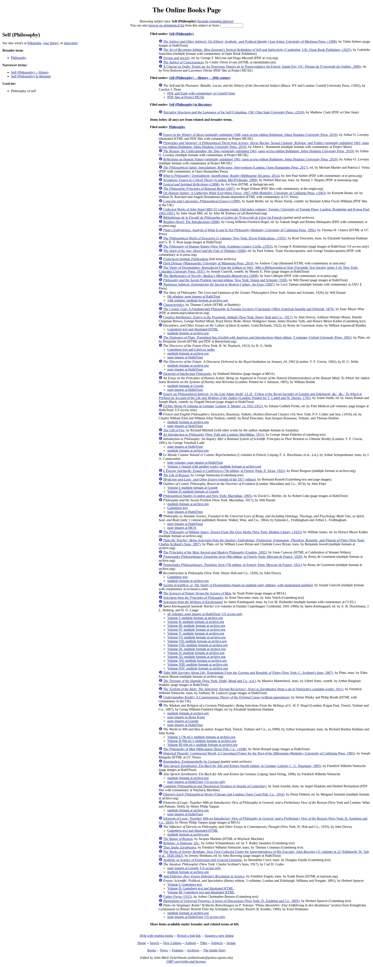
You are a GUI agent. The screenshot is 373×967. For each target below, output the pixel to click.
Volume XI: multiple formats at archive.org (196, 657)
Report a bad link (189, 935)
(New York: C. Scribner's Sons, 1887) (248, 673)
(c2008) (191, 184)
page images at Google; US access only (194, 868)
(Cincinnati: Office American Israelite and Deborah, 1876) (248, 309)
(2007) (199, 188)
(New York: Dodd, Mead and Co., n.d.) (209, 681)
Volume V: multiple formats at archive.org (195, 633)
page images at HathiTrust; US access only (196, 782)
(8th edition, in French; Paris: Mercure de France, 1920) (232, 556)
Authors (190, 943)
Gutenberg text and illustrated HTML (192, 329)
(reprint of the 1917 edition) (209, 479)
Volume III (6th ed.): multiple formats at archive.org (202, 745)
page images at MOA (181, 528)
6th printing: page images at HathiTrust (193, 296)
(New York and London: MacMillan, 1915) (213, 434)
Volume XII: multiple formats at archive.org (197, 660)
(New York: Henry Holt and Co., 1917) (227, 317)
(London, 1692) (215, 552)
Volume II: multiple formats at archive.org (195, 622)
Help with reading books (156, 935)
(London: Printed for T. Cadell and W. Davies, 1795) (260, 396)
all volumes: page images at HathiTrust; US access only (205, 614)
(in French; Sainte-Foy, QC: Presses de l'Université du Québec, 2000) (262, 66)
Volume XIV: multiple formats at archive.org (197, 668)
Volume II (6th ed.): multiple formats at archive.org (201, 741)
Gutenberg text (177, 508)
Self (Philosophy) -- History (30, 72)
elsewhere (70, 43)
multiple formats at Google (185, 386)
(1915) (177, 896)
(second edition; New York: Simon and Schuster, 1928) (225, 280)
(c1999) (201, 201)
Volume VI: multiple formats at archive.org (196, 637)
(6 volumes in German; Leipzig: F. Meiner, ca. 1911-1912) (213, 406)
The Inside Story (214, 950)
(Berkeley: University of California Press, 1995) (259, 753)
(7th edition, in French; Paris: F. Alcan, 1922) (224, 471)
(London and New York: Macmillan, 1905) (207, 496)
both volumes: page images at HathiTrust (195, 462)
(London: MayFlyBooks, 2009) (210, 180)
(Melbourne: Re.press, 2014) (221, 176)
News (164, 950)
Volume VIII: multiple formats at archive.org (197, 645)
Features (177, 950)
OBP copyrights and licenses (186, 961)
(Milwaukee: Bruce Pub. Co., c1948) (205, 749)
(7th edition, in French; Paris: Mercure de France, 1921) (232, 565)
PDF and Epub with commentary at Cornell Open (201, 93)
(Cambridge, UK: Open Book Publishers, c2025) (257, 50)
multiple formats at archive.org (188, 333)
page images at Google (182, 721)
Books (151, 950)
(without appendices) (226, 697)
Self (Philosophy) (181, 34)
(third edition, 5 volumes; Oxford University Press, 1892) (257, 337)
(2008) (191, 222)
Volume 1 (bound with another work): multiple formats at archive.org (214, 466)
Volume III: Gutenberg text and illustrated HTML (201, 892)
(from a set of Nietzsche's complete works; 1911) (253, 689)
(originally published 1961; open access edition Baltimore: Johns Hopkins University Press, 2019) (258, 151)
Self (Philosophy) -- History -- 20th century (200, 78)
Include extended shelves (215, 21)
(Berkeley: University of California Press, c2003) (244, 193)
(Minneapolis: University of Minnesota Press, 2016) (208, 263)
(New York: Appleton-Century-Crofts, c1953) (217, 246)
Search (154, 943)
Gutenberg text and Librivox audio (191, 349)
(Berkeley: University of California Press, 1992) (239, 230)
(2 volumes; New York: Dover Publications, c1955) (224, 238)
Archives (193, 950)
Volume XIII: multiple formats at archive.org (197, 664)
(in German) (191, 761)
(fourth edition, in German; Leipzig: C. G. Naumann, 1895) (242, 766)
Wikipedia (34, 43)
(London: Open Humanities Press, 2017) (235, 167)
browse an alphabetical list (166, 25)
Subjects (217, 943)
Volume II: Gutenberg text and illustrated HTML (200, 888)
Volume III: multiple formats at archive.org (196, 625)
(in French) (223, 217)
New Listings (172, 943)
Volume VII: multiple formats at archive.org (197, 641)
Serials (230, 943)
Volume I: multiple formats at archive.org (195, 618)
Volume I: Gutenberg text (184, 884)
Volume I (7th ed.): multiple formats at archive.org (201, 737)
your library (50, 43)
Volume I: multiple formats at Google (192, 487)
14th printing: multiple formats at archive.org (197, 300)
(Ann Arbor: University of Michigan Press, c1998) (250, 41)
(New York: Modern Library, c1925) (232, 532)
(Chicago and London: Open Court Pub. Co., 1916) (223, 794)
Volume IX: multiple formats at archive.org (196, 649)
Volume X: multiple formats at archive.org (195, 653)
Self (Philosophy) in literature (31, 76)
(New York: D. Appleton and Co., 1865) (231, 901)
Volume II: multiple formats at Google (193, 491)
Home (142, 943)
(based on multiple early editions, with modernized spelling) (238, 585)
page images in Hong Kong (186, 717)
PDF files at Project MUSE (185, 97)
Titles (203, 943)
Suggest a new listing (219, 935)
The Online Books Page (186, 10)
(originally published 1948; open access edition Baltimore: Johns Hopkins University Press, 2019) (250, 135)
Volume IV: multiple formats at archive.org (196, 629)
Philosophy (18, 58)
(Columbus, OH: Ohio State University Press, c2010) (233, 112)
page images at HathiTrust (185, 357)
